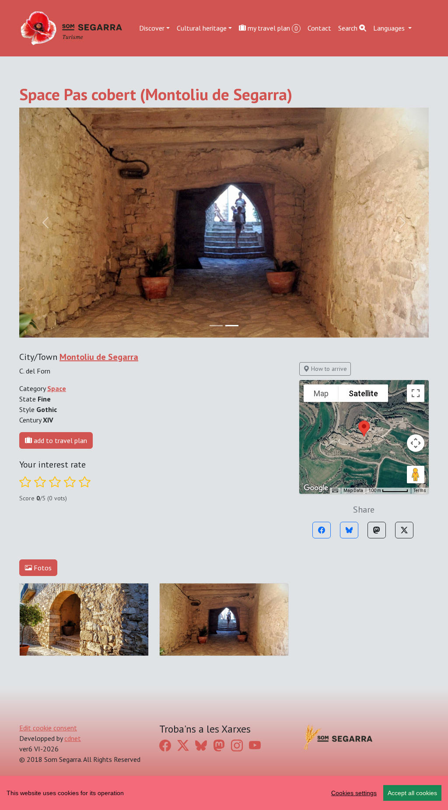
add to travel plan (59, 440)
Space (56, 388)
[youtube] (255, 745)
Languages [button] (389, 28)
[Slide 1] (231, 326)
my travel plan (272, 28)
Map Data (353, 490)
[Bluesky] (349, 530)
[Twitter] (404, 530)
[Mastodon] (377, 530)
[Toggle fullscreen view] (415, 393)
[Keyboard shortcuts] (335, 491)
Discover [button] (151, 28)
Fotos (42, 567)
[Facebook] (321, 530)
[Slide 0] (216, 326)
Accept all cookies (412, 792)
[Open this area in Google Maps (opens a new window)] (315, 488)
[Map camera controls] (415, 443)
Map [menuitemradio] (321, 393)
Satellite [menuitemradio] (363, 393)
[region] (224, 793)
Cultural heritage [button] (202, 28)
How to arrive (328, 369)
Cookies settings (354, 792)
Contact (319, 28)
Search (348, 28)
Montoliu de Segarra (99, 357)
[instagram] (237, 745)
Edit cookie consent (48, 727)
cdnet (72, 738)
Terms (419, 490)
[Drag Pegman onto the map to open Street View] (415, 474)
